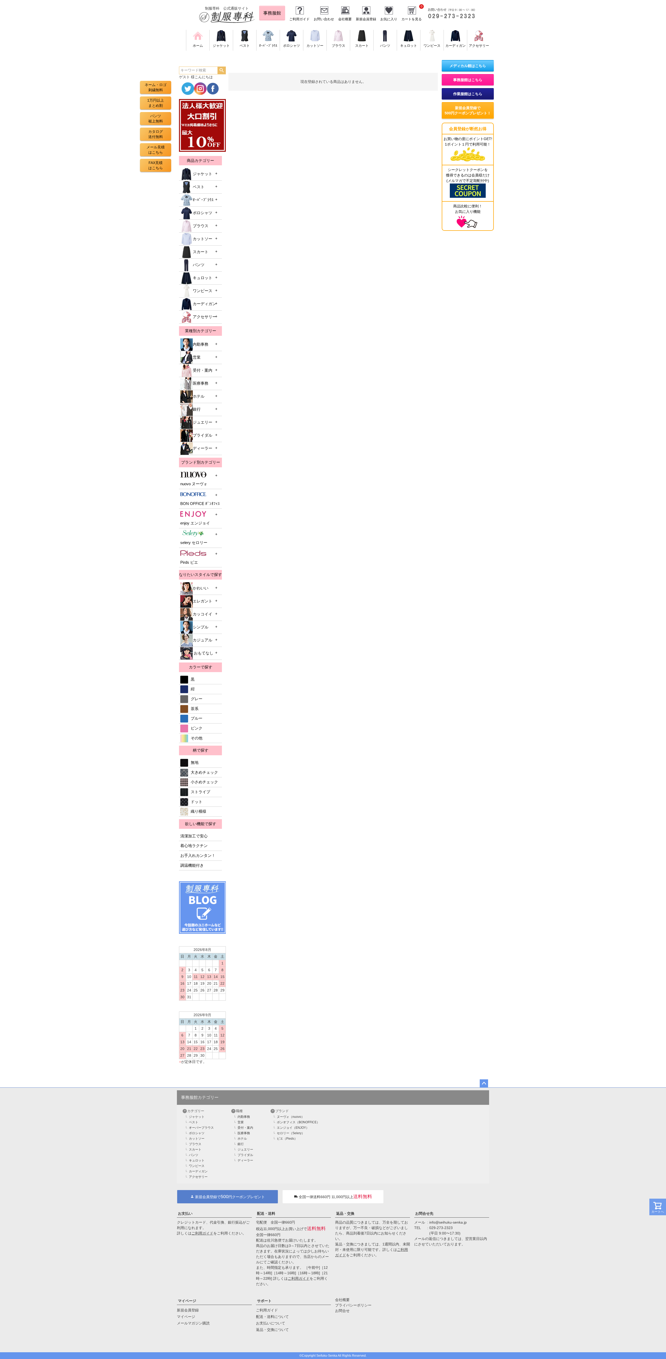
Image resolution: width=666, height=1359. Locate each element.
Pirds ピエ (189, 562)
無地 (194, 762)
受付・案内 (202, 370)
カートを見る (411, 19)
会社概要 (345, 19)
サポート (264, 1301)
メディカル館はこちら (468, 66)
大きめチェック (204, 772)
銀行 (197, 409)
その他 (196, 738)
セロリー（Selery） (291, 1133)
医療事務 (200, 383)
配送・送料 (266, 1213)
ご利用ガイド (299, 19)
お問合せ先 (424, 1213)
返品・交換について (272, 1330)
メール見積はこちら (155, 149)
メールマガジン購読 (193, 1323)
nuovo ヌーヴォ (193, 484)
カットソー (202, 239)
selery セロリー (193, 543)
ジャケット (202, 174)
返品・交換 (345, 1213)
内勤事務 (200, 344)
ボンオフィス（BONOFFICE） (298, 1122)
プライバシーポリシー (353, 1305)
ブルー (196, 718)
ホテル (198, 396)
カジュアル (202, 640)
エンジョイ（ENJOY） (293, 1128)
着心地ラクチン (194, 846)
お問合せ (342, 1311)
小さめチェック (204, 782)
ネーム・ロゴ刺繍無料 (155, 87)
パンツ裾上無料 (155, 118)
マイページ (187, 1301)
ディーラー (202, 448)
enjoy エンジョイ (195, 523)
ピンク (196, 728)
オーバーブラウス (201, 1128)
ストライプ (200, 792)
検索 (221, 70)
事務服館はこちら (467, 80)
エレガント (202, 601)
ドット (196, 802)
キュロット (202, 278)
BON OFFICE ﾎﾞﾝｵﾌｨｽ (200, 504)
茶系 (194, 709)
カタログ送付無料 (155, 134)
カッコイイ (202, 614)
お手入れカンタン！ (197, 856)
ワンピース (202, 291)
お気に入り (388, 19)
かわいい (200, 588)
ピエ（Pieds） (287, 1138)
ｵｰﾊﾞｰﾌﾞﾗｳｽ (203, 200)
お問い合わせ (324, 19)
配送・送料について (272, 1317)
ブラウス (200, 226)
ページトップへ (484, 1083)
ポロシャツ (202, 213)
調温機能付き (192, 865)
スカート (200, 252)
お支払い (185, 1213)
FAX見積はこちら (155, 165)
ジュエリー (202, 422)
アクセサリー (204, 317)
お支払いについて (270, 1323)
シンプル (200, 627)
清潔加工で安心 (194, 836)
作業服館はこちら (467, 94)
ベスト (198, 187)
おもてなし (203, 653)
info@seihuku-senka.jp (448, 1222)
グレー (196, 699)
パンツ (198, 265)
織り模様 (198, 811)
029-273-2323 (441, 1228)
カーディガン (204, 304)
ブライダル (202, 435)
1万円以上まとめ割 (155, 103)
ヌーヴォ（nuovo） (290, 1117)
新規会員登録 (366, 19)
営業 (197, 357)
